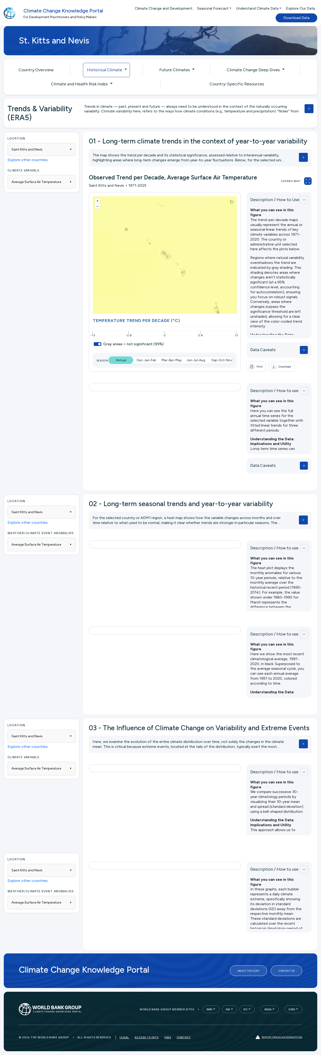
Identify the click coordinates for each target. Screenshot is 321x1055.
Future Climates (174, 69)
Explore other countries (28, 160)
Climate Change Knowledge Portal (63, 11)
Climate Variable (23, 170)
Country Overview (36, 69)
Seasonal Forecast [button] (212, 8)
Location (16, 138)
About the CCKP (248, 970)
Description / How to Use (274, 199)
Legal (124, 1037)
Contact (184, 1037)
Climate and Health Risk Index (79, 84)
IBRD (209, 1009)
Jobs (167, 1037)
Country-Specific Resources (237, 84)
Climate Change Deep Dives (253, 69)
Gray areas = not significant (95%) (133, 344)
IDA (228, 1009)
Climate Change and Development (163, 8)
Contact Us (286, 970)
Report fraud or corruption (282, 1036)
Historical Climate (104, 69)
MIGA (268, 1009)
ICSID (292, 1009)
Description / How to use (274, 390)
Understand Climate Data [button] (257, 8)
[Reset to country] (231, 202)
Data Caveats (263, 349)
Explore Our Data (300, 8)
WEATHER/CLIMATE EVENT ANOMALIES (41, 533)
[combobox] (42, 149)
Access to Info (147, 1037)
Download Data (296, 18)
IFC (245, 1009)
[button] (281, 367)
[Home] (10, 13)
